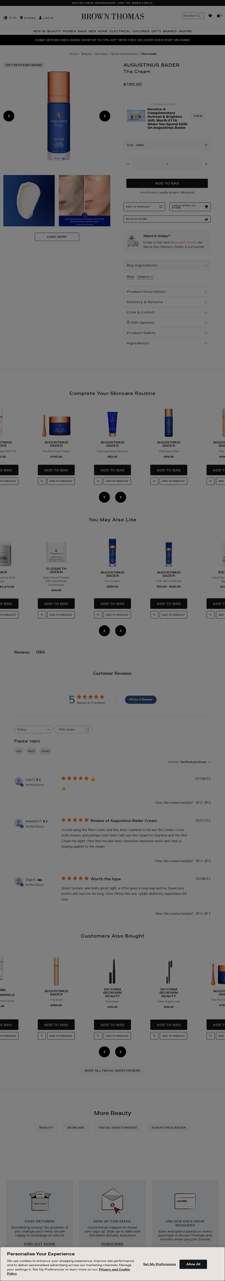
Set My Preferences (159, 1264)
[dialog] (112, 1264)
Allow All (193, 1264)
